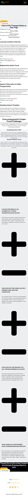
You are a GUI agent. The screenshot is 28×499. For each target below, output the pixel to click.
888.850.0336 (16, 479)
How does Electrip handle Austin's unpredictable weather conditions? (13, 290)
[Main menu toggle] (25, 2)
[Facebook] (10, 487)
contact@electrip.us (15, 482)
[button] (14, 182)
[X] (18, 487)
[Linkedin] (15, 487)
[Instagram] (13, 487)
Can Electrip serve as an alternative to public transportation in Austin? (11, 211)
